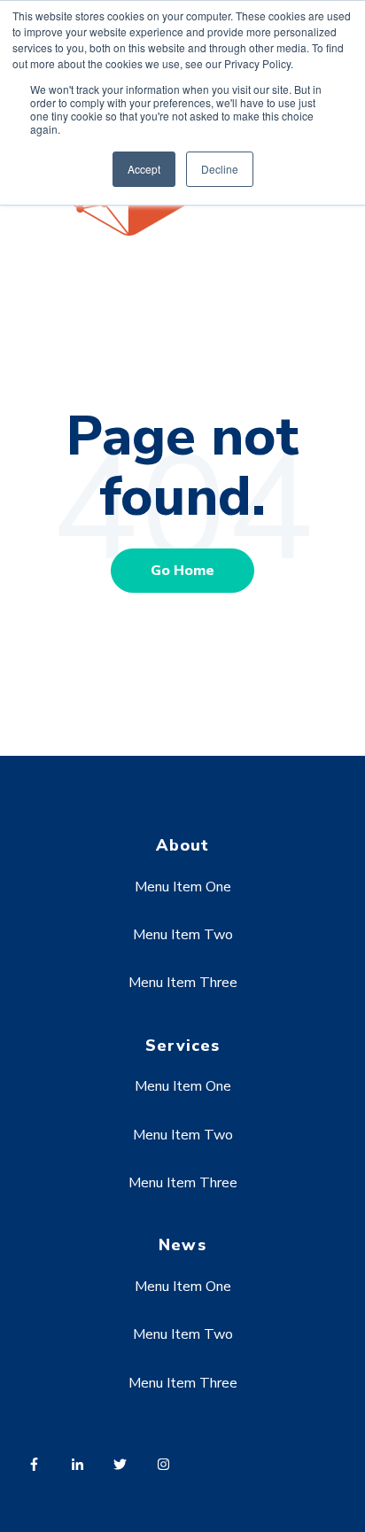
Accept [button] (144, 168)
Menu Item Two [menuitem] (183, 935)
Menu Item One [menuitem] (183, 887)
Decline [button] (219, 168)
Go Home (182, 570)
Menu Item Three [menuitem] (182, 982)
